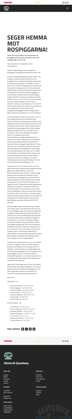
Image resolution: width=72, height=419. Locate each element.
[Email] (34, 329)
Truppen (6, 381)
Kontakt (38, 381)
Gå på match (39, 377)
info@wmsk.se (7, 398)
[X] (26, 329)
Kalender (6, 375)
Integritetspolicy (8, 410)
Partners (6, 383)
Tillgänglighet (7, 412)
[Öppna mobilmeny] (67, 8)
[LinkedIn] (30, 329)
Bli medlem (39, 375)
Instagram (39, 391)
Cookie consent (8, 406)
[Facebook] (22, 329)
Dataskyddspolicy (8, 408)
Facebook (38, 393)
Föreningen (7, 379)
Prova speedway (40, 379)
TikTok (37, 395)
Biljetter (6, 377)
